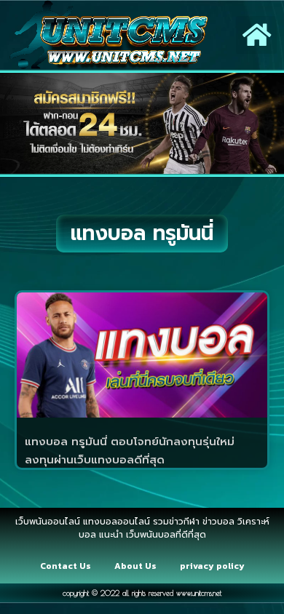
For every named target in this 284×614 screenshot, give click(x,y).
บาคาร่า (161, 514)
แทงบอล (254, 514)
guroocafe (206, 514)
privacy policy (212, 566)
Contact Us (65, 566)
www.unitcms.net (198, 593)
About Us (135, 566)
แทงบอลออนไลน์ (104, 514)
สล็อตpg (125, 553)
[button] (256, 35)
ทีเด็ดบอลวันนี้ (35, 514)
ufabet (164, 553)
